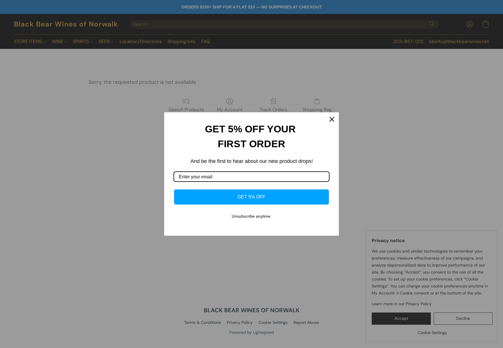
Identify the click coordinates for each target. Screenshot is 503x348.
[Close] (332, 119)
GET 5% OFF (251, 196)
